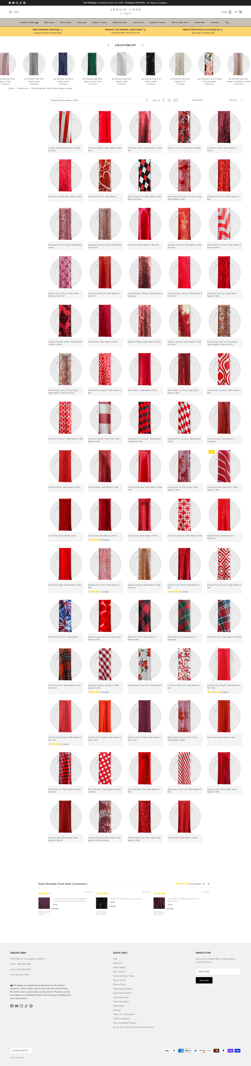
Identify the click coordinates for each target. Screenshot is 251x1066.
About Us (117, 963)
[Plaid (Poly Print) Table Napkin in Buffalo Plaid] (145, 615)
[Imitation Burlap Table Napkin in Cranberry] (224, 417)
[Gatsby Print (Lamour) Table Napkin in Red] (105, 369)
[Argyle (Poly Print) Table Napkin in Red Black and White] (145, 175)
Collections (23, 88)
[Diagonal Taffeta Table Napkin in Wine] (145, 320)
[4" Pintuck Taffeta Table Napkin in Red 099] (105, 127)
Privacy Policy (119, 984)
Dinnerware (81, 22)
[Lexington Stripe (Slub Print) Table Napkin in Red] (224, 466)
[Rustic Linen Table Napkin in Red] (224, 716)
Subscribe (204, 980)
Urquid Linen (20, 1057)
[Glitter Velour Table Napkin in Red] (145, 369)
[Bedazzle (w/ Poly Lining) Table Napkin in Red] (65, 223)
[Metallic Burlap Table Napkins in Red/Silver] (224, 514)
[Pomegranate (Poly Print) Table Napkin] (145, 664)
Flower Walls (199, 22)
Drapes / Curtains (99, 22)
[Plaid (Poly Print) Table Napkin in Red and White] (65, 664)
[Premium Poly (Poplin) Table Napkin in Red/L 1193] (105, 716)
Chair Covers (138, 22)
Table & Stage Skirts (180, 22)
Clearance (215, 22)
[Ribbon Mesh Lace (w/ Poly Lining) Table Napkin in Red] (185, 716)
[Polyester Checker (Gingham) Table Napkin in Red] (105, 664)
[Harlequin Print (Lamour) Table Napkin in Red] (185, 417)
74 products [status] (197, 100)
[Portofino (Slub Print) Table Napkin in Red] (185, 664)
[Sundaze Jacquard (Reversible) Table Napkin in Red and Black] (105, 816)
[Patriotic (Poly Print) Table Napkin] (65, 615)
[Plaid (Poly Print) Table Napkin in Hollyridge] (185, 615)
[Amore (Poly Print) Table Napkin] (105, 175)
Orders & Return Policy (123, 976)
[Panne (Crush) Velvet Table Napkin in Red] (185, 564)
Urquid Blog (118, 1006)
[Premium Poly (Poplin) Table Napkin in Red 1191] (65, 716)
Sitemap (117, 1010)
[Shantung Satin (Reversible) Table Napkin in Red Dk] (65, 816)
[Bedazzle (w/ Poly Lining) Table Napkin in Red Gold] (105, 223)
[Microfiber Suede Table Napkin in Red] (65, 564)
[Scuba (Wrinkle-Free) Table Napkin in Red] (145, 768)
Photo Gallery (119, 967)
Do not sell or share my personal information (133, 1027)
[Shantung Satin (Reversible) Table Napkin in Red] (224, 768)
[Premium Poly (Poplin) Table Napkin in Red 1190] (224, 664)
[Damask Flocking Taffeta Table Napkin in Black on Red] (65, 320)
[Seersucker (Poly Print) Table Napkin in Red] (185, 768)
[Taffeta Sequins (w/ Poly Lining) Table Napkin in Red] (145, 816)
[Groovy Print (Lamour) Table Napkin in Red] (224, 369)
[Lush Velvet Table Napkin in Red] (65, 514)
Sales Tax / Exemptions (124, 1014)
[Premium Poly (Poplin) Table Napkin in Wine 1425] (145, 716)
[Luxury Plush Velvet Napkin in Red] (145, 514)
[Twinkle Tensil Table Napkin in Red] (185, 816)
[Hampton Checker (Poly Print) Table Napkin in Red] (105, 417)
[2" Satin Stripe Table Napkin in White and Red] (65, 127)
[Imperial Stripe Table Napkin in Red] (105, 466)
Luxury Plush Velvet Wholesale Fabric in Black (101, 913)
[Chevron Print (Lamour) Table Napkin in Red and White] (224, 223)
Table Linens (49, 22)
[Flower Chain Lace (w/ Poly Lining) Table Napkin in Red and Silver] (65, 369)
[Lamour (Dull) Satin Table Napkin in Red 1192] (145, 466)
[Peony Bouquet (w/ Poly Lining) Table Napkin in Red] (105, 615)
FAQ (115, 959)
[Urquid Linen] (125, 12)
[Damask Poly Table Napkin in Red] (105, 320)
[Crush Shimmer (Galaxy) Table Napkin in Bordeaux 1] (145, 272)
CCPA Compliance (121, 1018)
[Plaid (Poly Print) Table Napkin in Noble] (224, 615)
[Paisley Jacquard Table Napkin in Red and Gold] (145, 564)
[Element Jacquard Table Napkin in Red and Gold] (185, 320)
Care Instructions (121, 1001)
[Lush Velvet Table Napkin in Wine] (105, 514)
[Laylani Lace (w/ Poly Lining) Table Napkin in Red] (185, 466)
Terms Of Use (119, 980)
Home (11, 88)
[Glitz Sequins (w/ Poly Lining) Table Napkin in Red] (185, 369)
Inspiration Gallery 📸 (29, 22)
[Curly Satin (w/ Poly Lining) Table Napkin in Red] (224, 272)
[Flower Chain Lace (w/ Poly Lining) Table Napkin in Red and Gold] (224, 320)
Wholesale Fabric (120, 22)
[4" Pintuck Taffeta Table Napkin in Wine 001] (145, 127)
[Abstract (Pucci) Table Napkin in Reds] (185, 127)
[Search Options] (148, 100)
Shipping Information (122, 989)
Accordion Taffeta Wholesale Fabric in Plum (44, 913)
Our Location (119, 971)
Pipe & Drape (65, 22)
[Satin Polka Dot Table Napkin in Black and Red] (65, 768)
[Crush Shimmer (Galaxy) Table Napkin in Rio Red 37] (185, 272)
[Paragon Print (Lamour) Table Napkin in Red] (224, 564)
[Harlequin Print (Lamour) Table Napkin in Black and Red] (145, 417)
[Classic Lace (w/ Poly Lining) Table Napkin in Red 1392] (65, 272)
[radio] (163, 100)
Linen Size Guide (121, 997)
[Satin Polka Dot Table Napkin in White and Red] (105, 768)
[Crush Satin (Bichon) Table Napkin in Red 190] (105, 272)
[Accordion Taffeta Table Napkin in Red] (65, 175)
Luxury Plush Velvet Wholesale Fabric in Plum (159, 913)
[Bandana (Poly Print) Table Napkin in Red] (224, 175)
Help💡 (228, 22)
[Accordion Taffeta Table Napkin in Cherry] (224, 127)
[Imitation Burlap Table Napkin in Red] (65, 466)
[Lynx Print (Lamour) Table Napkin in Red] (185, 514)
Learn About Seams (122, 993)
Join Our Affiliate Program (125, 1023)
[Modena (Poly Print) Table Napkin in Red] (105, 564)
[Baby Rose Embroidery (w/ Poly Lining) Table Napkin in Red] (185, 175)
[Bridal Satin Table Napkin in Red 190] (145, 223)
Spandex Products (157, 22)
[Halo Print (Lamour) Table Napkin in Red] (65, 417)
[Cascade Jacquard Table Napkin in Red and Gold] (185, 223)
